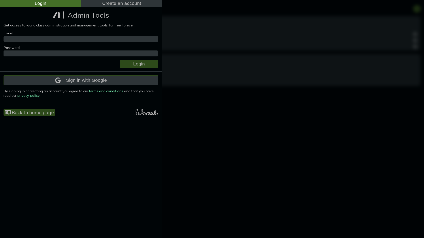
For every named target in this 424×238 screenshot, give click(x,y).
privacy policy (28, 95)
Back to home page (32, 112)
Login (40, 3)
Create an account (121, 3)
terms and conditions (106, 91)
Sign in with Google (86, 80)
